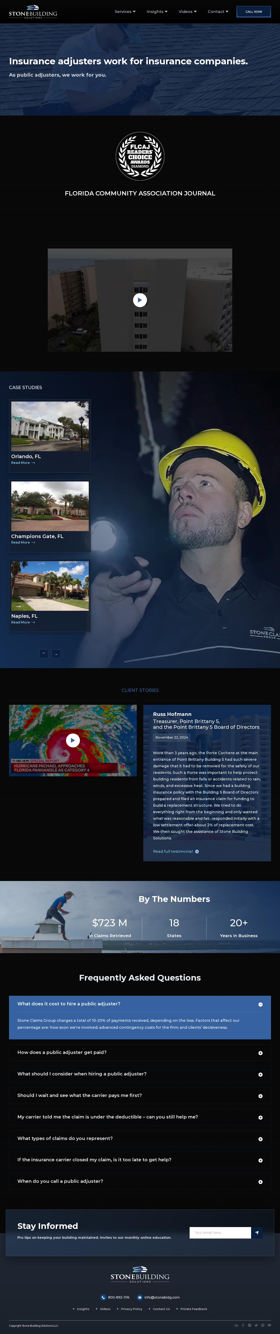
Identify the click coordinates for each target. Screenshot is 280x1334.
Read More (21, 463)
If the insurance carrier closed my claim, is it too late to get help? (94, 1160)
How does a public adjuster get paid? (62, 1052)
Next (56, 653)
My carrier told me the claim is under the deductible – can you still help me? (107, 1117)
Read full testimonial (173, 851)
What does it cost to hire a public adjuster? (68, 1004)
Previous (43, 653)
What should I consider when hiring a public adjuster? (82, 1074)
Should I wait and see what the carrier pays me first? (79, 1095)
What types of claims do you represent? (65, 1138)
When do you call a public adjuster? (60, 1181)
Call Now (254, 12)
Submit (257, 1233)
